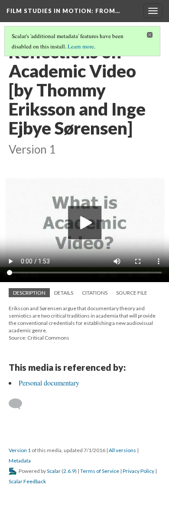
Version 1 (20, 450)
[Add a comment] (19, 404)
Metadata (20, 460)
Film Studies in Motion (63, 10)
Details (63, 292)
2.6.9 (69, 471)
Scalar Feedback (27, 481)
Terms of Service (99, 471)
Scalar (54, 471)
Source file (131, 292)
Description (29, 292)
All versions (122, 450)
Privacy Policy (138, 471)
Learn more (81, 46)
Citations (94, 292)
